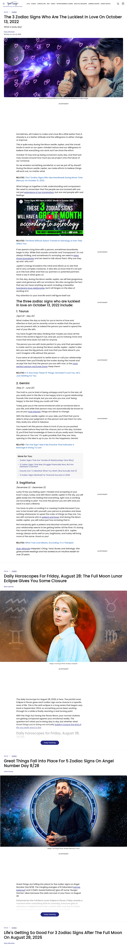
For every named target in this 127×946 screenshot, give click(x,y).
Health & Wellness (80, 4)
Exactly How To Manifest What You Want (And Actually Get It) (48, 471)
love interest (34, 411)
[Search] (117, 3)
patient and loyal (50, 517)
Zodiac (33, 4)
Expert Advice (106, 4)
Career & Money (94, 4)
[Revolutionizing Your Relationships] (12, 4)
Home (6, 12)
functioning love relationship (30, 288)
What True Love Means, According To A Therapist (49, 542)
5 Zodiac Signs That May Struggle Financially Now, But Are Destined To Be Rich (47, 465)
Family (53, 4)
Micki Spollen (9, 587)
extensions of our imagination (39, 192)
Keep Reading (50, 743)
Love (28, 4)
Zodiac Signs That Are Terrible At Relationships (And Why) (47, 460)
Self (48, 4)
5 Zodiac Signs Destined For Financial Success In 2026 (45, 475)
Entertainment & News (65, 4)
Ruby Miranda (9, 32)
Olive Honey (8, 772)
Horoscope (41, 4)
